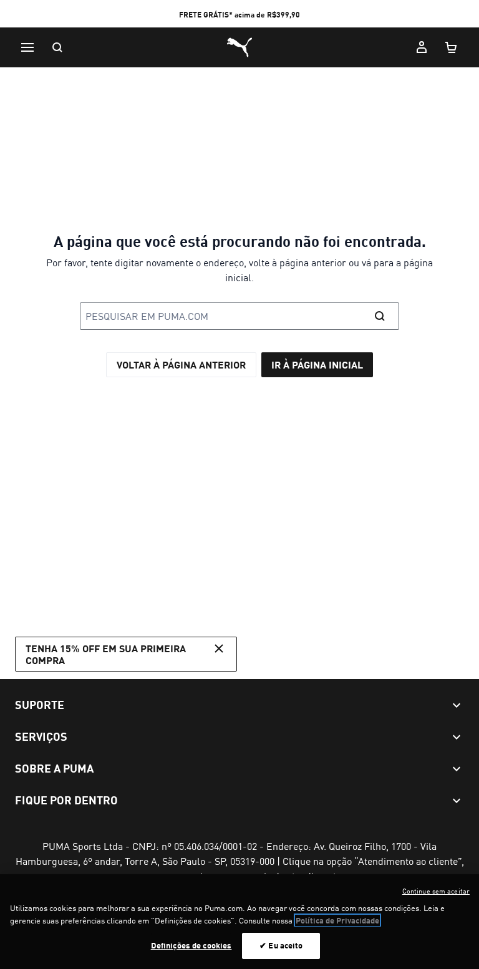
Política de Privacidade (337, 920)
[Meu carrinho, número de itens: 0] (451, 47)
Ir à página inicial (317, 364)
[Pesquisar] (57, 47)
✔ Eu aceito (280, 945)
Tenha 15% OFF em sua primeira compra (106, 654)
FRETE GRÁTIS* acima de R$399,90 (239, 14)
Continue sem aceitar (436, 891)
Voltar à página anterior (181, 364)
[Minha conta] (421, 47)
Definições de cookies (191, 945)
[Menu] (27, 47)
